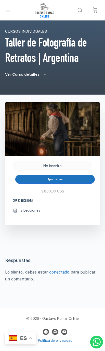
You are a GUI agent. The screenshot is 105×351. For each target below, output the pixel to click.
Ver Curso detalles (23, 74)
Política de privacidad (55, 340)
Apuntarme (55, 179)
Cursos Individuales (26, 31)
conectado (59, 272)
